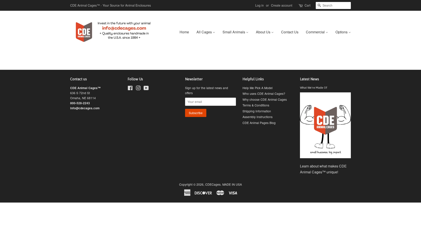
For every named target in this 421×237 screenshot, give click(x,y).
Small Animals (234, 31)
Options (341, 31)
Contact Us (289, 31)
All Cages (204, 31)
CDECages (213, 184)
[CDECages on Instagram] (138, 88)
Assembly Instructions (258, 117)
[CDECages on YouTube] (146, 88)
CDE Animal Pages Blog (259, 122)
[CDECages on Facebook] (130, 88)
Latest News (309, 79)
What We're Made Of (313, 87)
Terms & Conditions (256, 105)
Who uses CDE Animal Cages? (264, 93)
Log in (259, 5)
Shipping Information (257, 111)
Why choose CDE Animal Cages (265, 99)
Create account (281, 5)
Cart (307, 5)
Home (184, 31)
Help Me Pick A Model (258, 88)
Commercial (316, 31)
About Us (263, 31)
